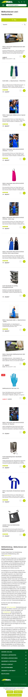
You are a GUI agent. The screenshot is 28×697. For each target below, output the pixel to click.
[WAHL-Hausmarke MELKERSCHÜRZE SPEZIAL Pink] (14, 175)
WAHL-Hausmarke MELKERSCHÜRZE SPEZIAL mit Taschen (13, 423)
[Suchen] (25, 5)
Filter (15, 19)
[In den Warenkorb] (24, 124)
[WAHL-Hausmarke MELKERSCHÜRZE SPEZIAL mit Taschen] (14, 414)
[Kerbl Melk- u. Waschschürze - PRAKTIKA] (14, 72)
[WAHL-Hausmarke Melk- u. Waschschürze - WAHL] (14, 311)
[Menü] (3, 5)
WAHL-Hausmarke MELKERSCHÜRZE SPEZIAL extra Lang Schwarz (13, 252)
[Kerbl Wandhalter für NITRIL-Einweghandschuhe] (14, 277)
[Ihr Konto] (21, 2)
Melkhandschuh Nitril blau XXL (10, 388)
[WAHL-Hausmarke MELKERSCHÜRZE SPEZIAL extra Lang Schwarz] (14, 243)
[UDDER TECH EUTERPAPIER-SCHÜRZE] (14, 516)
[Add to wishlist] (20, 56)
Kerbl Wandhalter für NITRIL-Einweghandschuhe (10, 286)
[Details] (24, 56)
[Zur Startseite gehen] (7, 2)
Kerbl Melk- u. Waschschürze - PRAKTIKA (13, 81)
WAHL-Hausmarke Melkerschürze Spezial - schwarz (13, 115)
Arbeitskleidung (7, 612)
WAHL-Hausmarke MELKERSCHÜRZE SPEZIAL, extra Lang (13, 218)
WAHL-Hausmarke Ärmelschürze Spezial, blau (13, 491)
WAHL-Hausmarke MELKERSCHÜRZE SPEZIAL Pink (13, 184)
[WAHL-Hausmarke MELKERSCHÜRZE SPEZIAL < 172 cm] (14, 140)
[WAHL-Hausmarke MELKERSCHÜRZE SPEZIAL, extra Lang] (14, 209)
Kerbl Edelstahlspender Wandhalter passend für (12, 457)
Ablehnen (9, 691)
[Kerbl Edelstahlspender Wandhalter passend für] (14, 448)
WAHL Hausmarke (11, 607)
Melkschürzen (7, 555)
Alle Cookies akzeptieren (14, 695)
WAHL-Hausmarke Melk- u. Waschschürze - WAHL (14, 320)
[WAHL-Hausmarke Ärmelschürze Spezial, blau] (14, 482)
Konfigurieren (18, 691)
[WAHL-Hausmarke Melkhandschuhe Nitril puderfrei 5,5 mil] (14, 345)
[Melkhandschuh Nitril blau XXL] (14, 380)
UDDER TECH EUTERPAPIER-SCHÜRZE (11, 525)
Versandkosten (23, 684)
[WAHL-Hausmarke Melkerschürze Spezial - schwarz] (14, 106)
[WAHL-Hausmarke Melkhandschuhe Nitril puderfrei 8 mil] (14, 38)
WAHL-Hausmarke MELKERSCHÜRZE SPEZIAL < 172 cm (13, 150)
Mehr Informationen (19, 689)
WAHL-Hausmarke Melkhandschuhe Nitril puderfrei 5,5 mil (13, 355)
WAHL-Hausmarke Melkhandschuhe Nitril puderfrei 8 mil (13, 47)
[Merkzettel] (24, 2)
